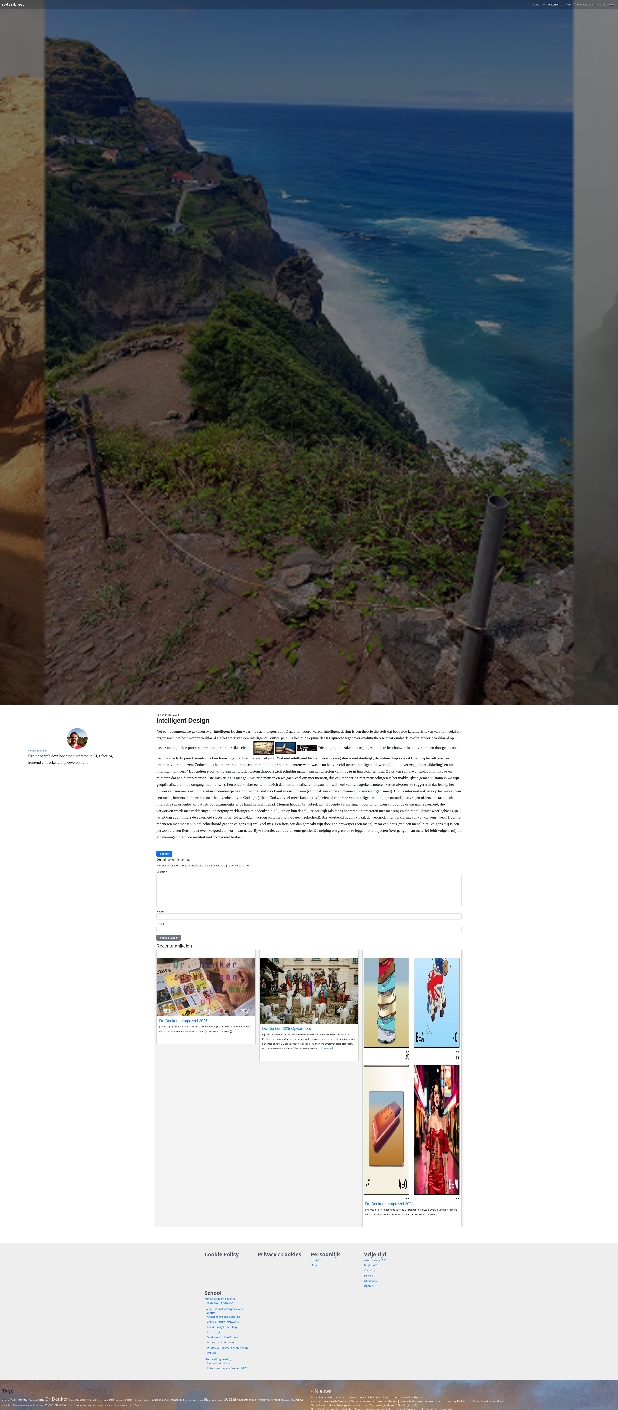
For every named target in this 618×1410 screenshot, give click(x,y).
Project (211, 1353)
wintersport (114, 1405)
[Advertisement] (540, 873)
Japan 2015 (370, 1286)
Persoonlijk (325, 1254)
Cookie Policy (222, 1254)
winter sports (125, 1405)
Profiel (315, 1260)
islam (129, 1399)
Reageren (164, 854)
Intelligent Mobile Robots (222, 1337)
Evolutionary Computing (222, 1327)
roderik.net (13, 4)
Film (568, 4)
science (298, 1399)
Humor (315, 1265)
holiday (99, 1400)
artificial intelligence (18, 1399)
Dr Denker (56, 1399)
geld (94, 1400)
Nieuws (323, 1391)
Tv (544, 4)
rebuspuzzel (242, 1399)
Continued (327, 1048)
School (213, 1292)
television (51, 1405)
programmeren (217, 1400)
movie (151, 1400)
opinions (188, 1400)
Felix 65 (368, 1275)
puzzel (230, 1399)
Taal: (607, 4)
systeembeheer (26, 1405)
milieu (145, 1400)
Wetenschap (555, 4)
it (133, 1400)
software (15, 1405)
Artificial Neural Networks (223, 1322)
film (89, 1399)
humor (105, 1400)
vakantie (64, 1405)
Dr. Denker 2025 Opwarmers (286, 1028)
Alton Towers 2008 (375, 1260)
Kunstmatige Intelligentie (220, 1298)
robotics (278, 1399)
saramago (287, 1400)
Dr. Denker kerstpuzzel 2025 (183, 1021)
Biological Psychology (220, 1302)
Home (536, 4)
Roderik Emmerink (37, 750)
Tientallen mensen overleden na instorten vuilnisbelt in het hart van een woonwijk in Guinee (367, 1397)
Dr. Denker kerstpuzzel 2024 (389, 1204)
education (81, 1399)
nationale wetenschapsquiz (169, 1399)
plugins (196, 1400)
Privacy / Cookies (279, 1254)
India (111, 1399)
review (270, 1399)
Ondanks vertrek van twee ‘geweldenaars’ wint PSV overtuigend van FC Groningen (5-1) (364, 1405)
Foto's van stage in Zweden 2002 (227, 1368)
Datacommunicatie (218, 1363)
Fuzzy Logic (214, 1332)
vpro (72, 1405)
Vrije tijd (375, 1254)
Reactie (161, 872)
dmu (41, 1399)
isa (124, 1399)
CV (599, 4)
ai (3, 1399)
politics (205, 1399)
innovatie (118, 1400)
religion (253, 1399)
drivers (71, 1400)
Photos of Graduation (220, 1342)
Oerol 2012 (370, 1280)
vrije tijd (79, 1405)
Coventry (369, 1270)
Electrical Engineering (218, 1359)
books (35, 1400)
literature (138, 1400)
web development (100, 1405)
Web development (584, 4)
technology (38, 1405)
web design (88, 1405)
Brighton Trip (372, 1265)
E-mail (160, 924)
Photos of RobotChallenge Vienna (227, 1347)
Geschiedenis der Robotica (223, 1316)
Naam (160, 911)
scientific (6, 1405)
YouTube (136, 1405)
